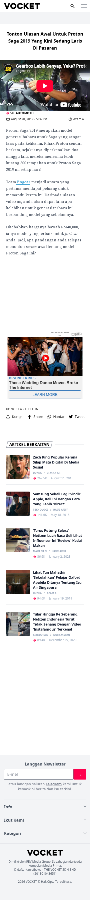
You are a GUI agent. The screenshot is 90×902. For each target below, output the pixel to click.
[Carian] (72, 6)
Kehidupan (40, 635)
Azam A (78, 119)
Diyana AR (53, 473)
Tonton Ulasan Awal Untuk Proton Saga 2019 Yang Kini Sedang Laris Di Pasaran (45, 41)
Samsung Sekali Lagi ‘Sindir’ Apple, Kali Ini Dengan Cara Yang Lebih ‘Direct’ (57, 499)
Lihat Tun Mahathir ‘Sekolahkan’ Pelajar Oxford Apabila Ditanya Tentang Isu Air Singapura (57, 580)
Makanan (40, 551)
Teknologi (40, 510)
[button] (84, 6)
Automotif (25, 113)
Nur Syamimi (61, 635)
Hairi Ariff (60, 510)
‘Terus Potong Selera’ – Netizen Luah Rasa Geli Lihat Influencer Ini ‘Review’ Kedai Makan (57, 538)
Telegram (54, 784)
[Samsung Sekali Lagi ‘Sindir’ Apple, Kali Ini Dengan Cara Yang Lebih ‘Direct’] (18, 504)
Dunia (37, 473)
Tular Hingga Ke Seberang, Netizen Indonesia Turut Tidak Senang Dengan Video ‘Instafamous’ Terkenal (57, 622)
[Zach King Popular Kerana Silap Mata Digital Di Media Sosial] (18, 467)
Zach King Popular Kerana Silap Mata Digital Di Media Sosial (56, 462)
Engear (23, 182)
